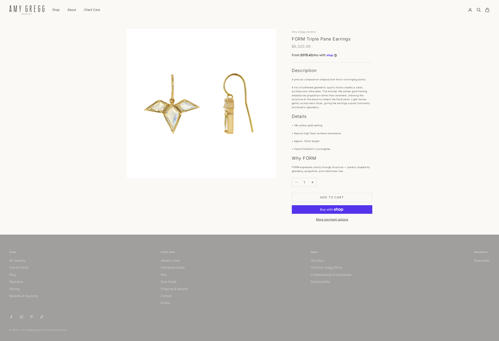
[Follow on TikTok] (42, 317)
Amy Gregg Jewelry (304, 31)
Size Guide (168, 282)
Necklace (16, 282)
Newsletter (482, 260)
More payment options (332, 219)
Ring (12, 275)
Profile (165, 303)
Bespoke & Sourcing (23, 296)
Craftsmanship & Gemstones (331, 275)
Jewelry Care (170, 260)
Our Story (317, 260)
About (71, 10)
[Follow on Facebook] (11, 317)
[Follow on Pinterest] (32, 317)
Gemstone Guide (173, 267)
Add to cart (332, 197)
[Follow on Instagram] (21, 317)
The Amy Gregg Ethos (326, 267)
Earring (14, 289)
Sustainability (320, 282)
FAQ (164, 275)
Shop (56, 10)
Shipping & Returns (174, 289)
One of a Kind (18, 267)
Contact (166, 296)
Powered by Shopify (55, 330)
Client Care (92, 10)
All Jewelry (17, 260)
